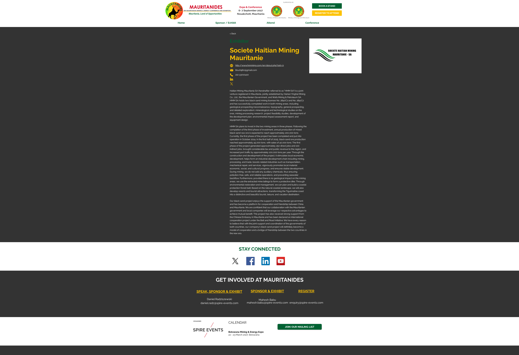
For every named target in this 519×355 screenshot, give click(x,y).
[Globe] (231, 65)
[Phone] (231, 75)
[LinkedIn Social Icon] (265, 261)
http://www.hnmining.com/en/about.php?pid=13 (259, 65)
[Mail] (231, 70)
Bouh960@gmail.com (246, 70)
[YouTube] (281, 261)
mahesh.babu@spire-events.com (267, 302)
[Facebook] (250, 261)
